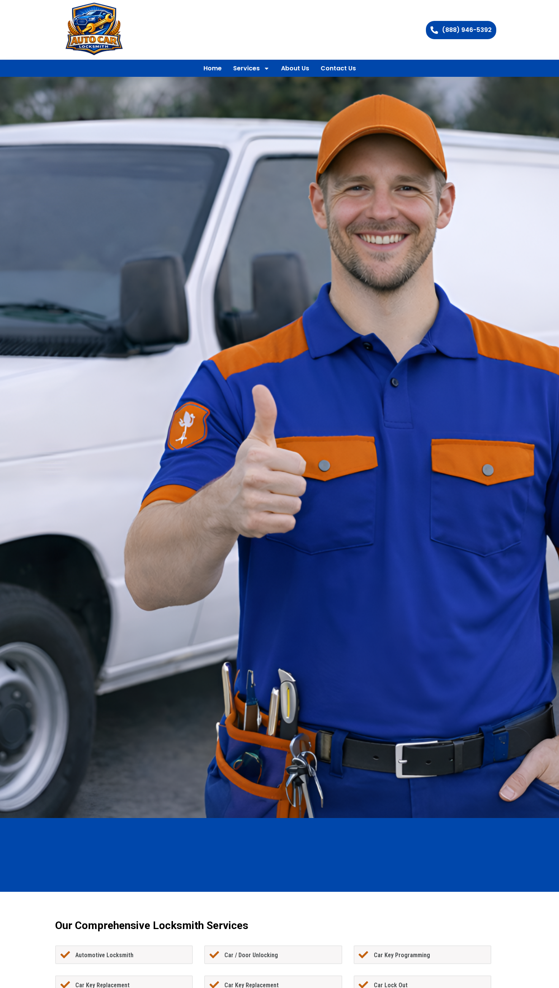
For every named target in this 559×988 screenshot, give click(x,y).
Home (212, 68)
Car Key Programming (402, 955)
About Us (295, 68)
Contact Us (338, 68)
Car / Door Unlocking (251, 955)
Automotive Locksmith (104, 955)
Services (246, 68)
